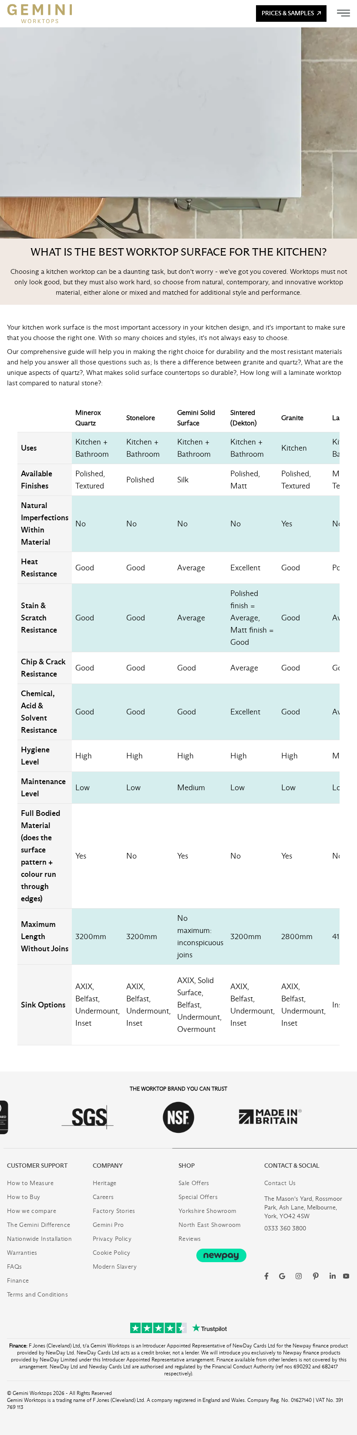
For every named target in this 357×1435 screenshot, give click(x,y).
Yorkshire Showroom (207, 1211)
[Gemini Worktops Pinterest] (315, 1276)
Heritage (105, 1183)
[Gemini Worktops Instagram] (299, 1276)
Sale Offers (193, 1183)
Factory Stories (114, 1211)
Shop (186, 1165)
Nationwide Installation (39, 1239)
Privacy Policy (112, 1239)
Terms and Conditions (37, 1294)
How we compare (31, 1211)
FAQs (14, 1266)
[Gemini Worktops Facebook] (266, 1276)
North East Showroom (209, 1225)
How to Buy (23, 1197)
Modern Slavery (115, 1266)
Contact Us (280, 1183)
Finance (18, 1280)
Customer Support (37, 1165)
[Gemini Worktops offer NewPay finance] (221, 1255)
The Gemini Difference (38, 1225)
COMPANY (108, 1165)
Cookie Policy (112, 1252)
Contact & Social (292, 1165)
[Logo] (39, 13)
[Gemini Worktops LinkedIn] (333, 1276)
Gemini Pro (108, 1225)
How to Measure (30, 1183)
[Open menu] (343, 13)
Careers (103, 1197)
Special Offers (198, 1197)
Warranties (22, 1252)
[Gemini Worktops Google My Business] (282, 1276)
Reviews (189, 1239)
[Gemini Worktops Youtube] (346, 1276)
